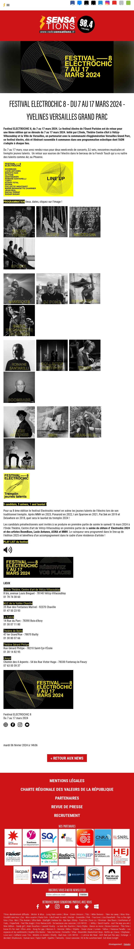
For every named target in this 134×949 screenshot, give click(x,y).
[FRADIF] (13, 856)
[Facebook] (72, 3)
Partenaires (67, 798)
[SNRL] (121, 838)
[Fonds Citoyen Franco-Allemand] (67, 838)
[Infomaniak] (31, 856)
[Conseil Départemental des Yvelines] (31, 838)
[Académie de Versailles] (103, 856)
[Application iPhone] (121, 3)
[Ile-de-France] (13, 838)
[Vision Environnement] (94, 875)
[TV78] (40, 875)
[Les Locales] (85, 838)
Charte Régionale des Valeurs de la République (67, 789)
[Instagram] (107, 3)
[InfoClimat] (58, 875)
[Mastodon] (100, 3)
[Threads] (86, 3)
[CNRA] (103, 838)
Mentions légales (67, 780)
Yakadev (127, 944)
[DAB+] (49, 856)
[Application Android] (128, 3)
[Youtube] (114, 3)
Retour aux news (68, 758)
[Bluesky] (79, 3)
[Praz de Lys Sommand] (112, 875)
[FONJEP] (85, 856)
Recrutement (67, 815)
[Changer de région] (86, 29)
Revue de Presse (67, 806)
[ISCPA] (22, 875)
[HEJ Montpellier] (121, 856)
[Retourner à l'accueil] (57, 29)
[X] (93, 3)
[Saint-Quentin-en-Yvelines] (49, 838)
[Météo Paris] (76, 875)
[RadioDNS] (67, 856)
